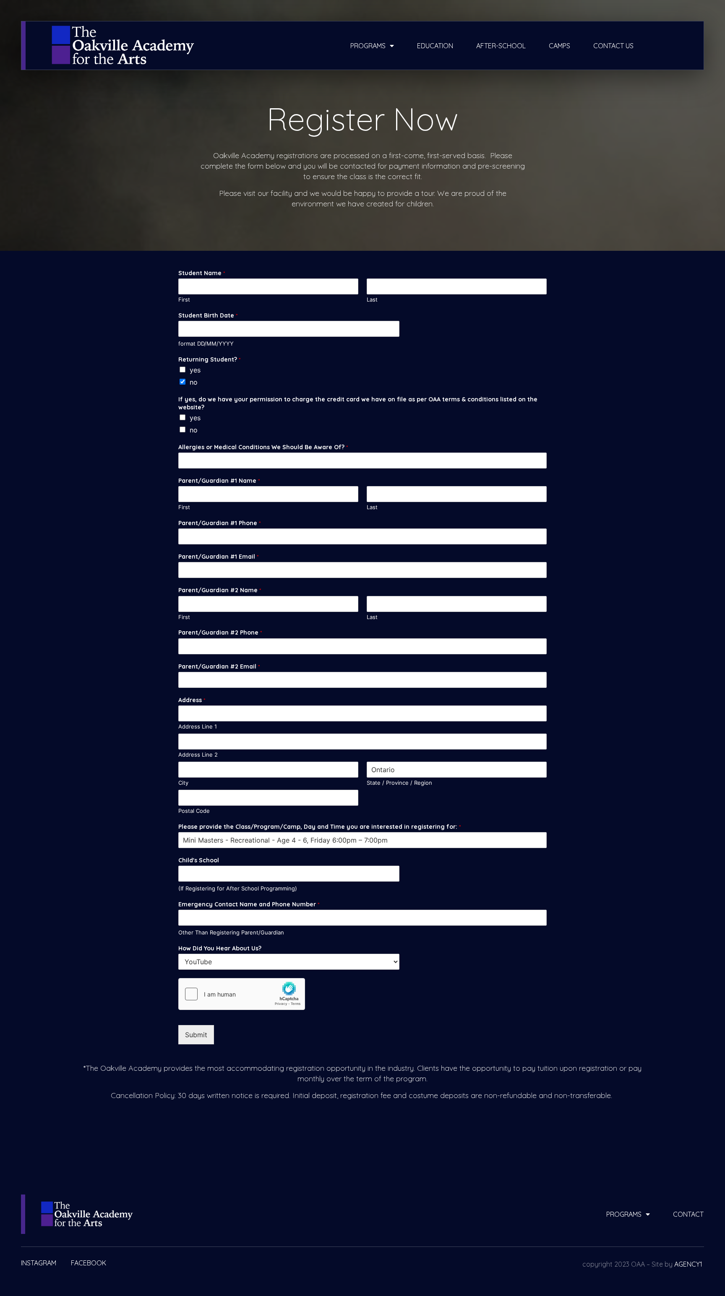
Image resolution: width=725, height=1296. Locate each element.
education (435, 45)
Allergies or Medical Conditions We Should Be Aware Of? (263, 447)
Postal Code (194, 810)
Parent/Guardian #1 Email (218, 556)
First (184, 299)
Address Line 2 (198, 754)
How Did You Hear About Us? (219, 948)
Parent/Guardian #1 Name (219, 480)
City (183, 782)
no (194, 382)
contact (688, 1214)
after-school (501, 45)
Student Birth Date (207, 315)
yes (195, 370)
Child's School (198, 860)
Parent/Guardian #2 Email (219, 666)
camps (559, 45)
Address (191, 700)
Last (372, 299)
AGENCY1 (688, 1264)
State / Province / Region (399, 782)
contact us (613, 45)
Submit (196, 1035)
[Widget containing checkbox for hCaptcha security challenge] (241, 994)
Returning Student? (209, 359)
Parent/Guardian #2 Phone (220, 632)
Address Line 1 (197, 726)
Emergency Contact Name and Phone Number (248, 904)
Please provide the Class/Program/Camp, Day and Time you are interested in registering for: (319, 826)
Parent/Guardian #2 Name (219, 590)
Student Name (201, 273)
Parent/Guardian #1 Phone (219, 523)
